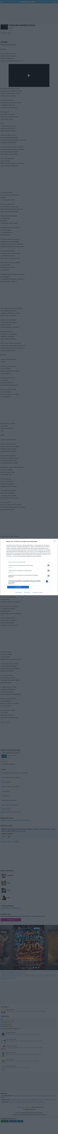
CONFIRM (18, 587)
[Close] (55, 541)
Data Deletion (18, 592)
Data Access (27, 592)
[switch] (48, 565)
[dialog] (29, 567)
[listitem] (29, 562)
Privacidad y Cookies (38, 592)
